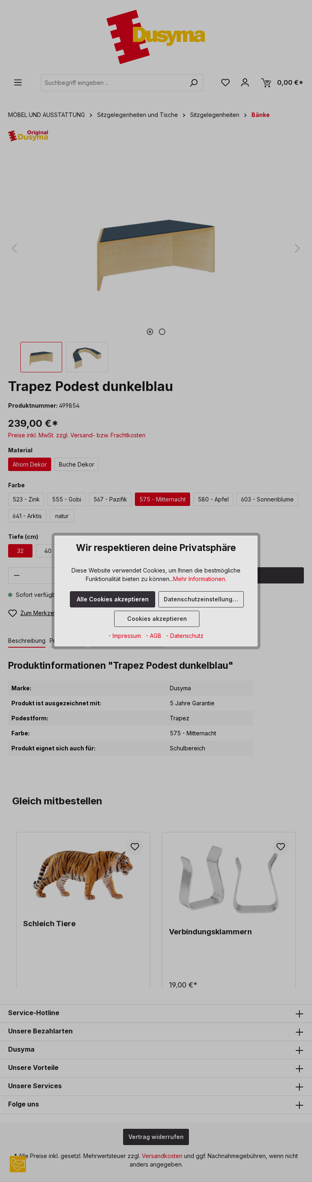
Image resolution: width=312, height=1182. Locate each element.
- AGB (154, 635)
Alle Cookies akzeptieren (113, 599)
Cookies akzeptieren (157, 618)
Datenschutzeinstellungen (202, 599)
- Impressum (125, 635)
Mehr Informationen (199, 578)
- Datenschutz (185, 635)
